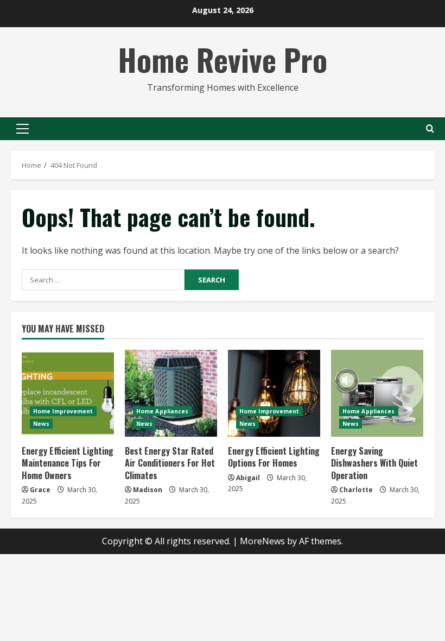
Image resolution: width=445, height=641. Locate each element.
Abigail (248, 477)
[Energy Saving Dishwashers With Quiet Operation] (377, 393)
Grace (40, 489)
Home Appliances (162, 411)
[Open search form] (430, 128)
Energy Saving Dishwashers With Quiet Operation (374, 463)
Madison (147, 489)
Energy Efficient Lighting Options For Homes (274, 456)
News (41, 424)
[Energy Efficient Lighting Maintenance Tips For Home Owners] (68, 393)
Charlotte (356, 489)
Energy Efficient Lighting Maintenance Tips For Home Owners (67, 463)
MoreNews (262, 541)
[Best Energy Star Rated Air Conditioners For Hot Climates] (171, 393)
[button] (22, 128)
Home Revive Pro (222, 58)
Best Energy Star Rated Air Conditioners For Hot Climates (170, 463)
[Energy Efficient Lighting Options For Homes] (274, 393)
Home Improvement (63, 411)
